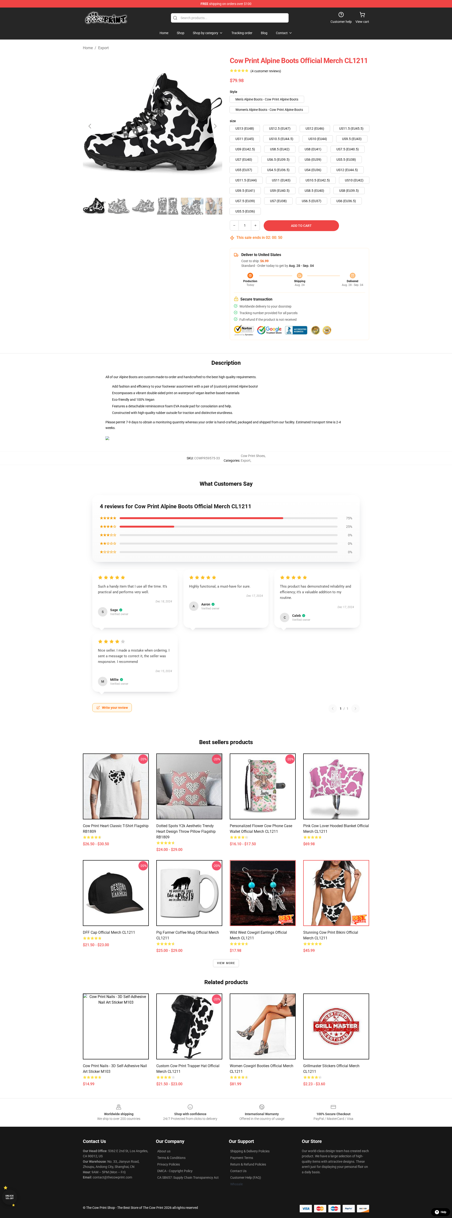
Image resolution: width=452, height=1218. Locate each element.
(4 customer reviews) (265, 71)
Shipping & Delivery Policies (250, 1151)
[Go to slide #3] (143, 206)
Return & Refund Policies (248, 1164)
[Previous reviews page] (332, 708)
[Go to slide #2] (118, 206)
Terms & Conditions (171, 1158)
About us (163, 1151)
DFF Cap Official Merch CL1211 (109, 932)
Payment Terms (241, 1158)
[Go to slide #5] (192, 206)
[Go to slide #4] (167, 206)
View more (226, 963)
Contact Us (238, 1171)
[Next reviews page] (355, 708)
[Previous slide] (90, 126)
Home (88, 48)
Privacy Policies (168, 1164)
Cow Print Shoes (253, 456)
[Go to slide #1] (94, 206)
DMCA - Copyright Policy (175, 1171)
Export (103, 48)
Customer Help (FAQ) (245, 1177)
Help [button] (443, 1212)
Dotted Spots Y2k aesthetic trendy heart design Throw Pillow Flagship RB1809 (186, 831)
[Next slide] (215, 126)
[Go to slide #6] (216, 206)
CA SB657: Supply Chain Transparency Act (188, 1177)
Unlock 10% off (9, 1197)
